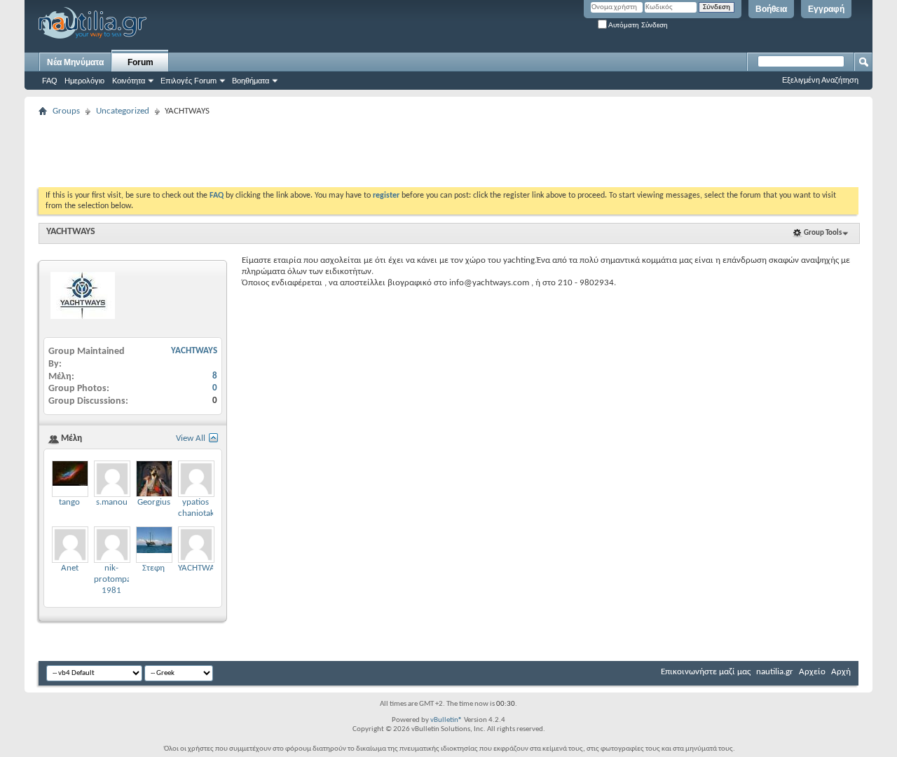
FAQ (49, 80)
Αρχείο (812, 671)
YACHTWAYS (70, 231)
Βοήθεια (771, 9)
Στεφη (153, 568)
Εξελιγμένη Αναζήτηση (820, 80)
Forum (140, 62)
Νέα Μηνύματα (75, 62)
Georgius (153, 502)
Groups (66, 111)
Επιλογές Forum (188, 80)
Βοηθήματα (250, 80)
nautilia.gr (774, 671)
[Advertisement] (294, 152)
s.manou (112, 502)
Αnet (69, 568)
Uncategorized (122, 111)
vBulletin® (446, 720)
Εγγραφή (826, 9)
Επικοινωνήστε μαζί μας (706, 671)
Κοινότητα (128, 80)
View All (190, 438)
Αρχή (841, 671)
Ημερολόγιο (84, 80)
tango (69, 502)
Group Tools (823, 233)
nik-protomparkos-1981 (122, 579)
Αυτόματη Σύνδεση (637, 25)
